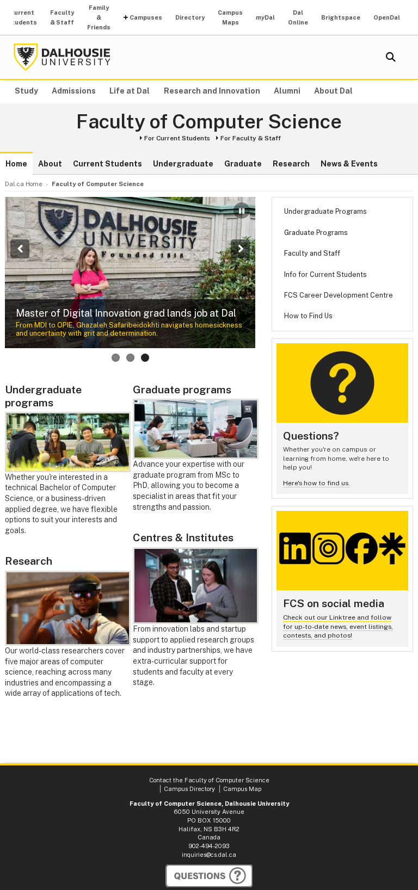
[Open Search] (390, 57)
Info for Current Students (325, 274)
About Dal (333, 90)
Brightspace (340, 17)
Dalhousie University (62, 57)
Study (26, 90)
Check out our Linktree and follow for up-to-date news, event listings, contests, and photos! (338, 626)
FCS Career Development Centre (338, 295)
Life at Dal (129, 90)
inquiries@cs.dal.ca (209, 854)
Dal (265, 17)
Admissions (74, 90)
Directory (190, 17)
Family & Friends (98, 17)
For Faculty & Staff (250, 138)
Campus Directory (189, 789)
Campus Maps (230, 17)
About (50, 163)
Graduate (243, 163)
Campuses (146, 17)
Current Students (22, 17)
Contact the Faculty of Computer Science (209, 780)
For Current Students (177, 138)
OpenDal (386, 17)
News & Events (349, 163)
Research (291, 163)
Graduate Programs (316, 232)
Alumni (287, 90)
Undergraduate (183, 163)
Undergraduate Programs (325, 211)
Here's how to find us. (316, 483)
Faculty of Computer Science (209, 122)
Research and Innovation (212, 90)
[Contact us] (209, 875)
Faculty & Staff (62, 17)
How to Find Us (308, 316)
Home (16, 163)
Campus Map (242, 789)
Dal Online (298, 17)
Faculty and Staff (312, 253)
